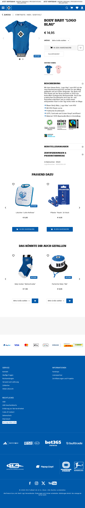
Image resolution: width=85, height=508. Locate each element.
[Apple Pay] (36, 345)
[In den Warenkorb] (35, 300)
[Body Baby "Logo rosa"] (58, 70)
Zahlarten (6, 385)
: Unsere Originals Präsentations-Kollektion (21, 2)
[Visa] (17, 345)
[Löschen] (13, 184)
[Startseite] (9, 8)
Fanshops (55, 372)
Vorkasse (55, 345)
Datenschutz (7, 415)
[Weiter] (39, 38)
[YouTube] (52, 483)
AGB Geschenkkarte (9, 405)
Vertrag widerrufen (9, 422)
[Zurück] (3, 38)
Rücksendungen (8, 378)
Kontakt (5, 372)
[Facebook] (30, 483)
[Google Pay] (46, 345)
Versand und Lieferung (10, 382)
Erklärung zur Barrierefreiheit (13, 408)
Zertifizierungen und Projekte (63, 378)
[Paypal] (7, 345)
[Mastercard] (26, 345)
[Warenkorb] (71, 8)
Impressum (6, 419)
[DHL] (68, 345)
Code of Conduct (8, 412)
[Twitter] (43, 483)
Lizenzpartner (57, 375)
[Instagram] (36, 483)
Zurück (7, 15)
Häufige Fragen (7, 375)
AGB (3, 402)
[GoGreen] (78, 345)
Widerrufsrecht (8, 389)
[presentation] (5, 207)
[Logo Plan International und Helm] (6, 444)
